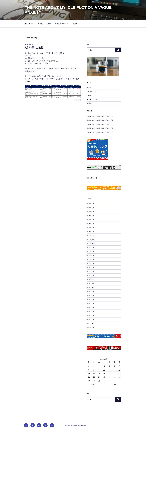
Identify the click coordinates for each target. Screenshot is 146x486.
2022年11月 (90, 239)
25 (104, 377)
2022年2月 (90, 271)
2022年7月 (90, 251)
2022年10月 (91, 243)
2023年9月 (90, 211)
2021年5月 (90, 307)
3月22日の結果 (33, 47)
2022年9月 (90, 247)
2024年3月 (90, 208)
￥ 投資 (74, 24)
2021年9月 (90, 291)
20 (114, 373)
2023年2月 (90, 231)
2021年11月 (90, 283)
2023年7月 (90, 219)
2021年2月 (90, 319)
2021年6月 (90, 303)
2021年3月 (90, 315)
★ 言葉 (40, 24)
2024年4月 (90, 203)
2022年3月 (90, 267)
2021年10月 (91, 287)
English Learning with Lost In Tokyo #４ (100, 124)
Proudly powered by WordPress (76, 425)
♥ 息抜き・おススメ (61, 24)
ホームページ (28, 24)
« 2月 (93, 384)
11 (104, 370)
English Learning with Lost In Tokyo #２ (100, 132)
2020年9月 (90, 327)
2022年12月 (91, 235)
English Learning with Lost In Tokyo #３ (100, 128)
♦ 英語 (49, 24)
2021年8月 (90, 295)
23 (94, 377)
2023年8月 (90, 215)
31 (99, 381)
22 (89, 377)
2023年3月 (90, 227)
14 (119, 370)
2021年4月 (90, 311)
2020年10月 (91, 323)
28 (119, 377)
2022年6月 (90, 255)
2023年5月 (90, 223)
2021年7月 (90, 299)
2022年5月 (90, 259)
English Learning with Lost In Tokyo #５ (100, 120)
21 (119, 373)
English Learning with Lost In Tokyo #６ (100, 116)
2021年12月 (91, 279)
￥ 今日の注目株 (92, 99)
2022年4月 (90, 263)
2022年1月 (90, 275)
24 (99, 377)
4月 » (114, 384)
